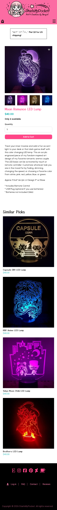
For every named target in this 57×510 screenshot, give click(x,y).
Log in (13, 484)
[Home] (28, 9)
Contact (34, 484)
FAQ (23, 484)
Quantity (9, 124)
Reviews (46, 484)
